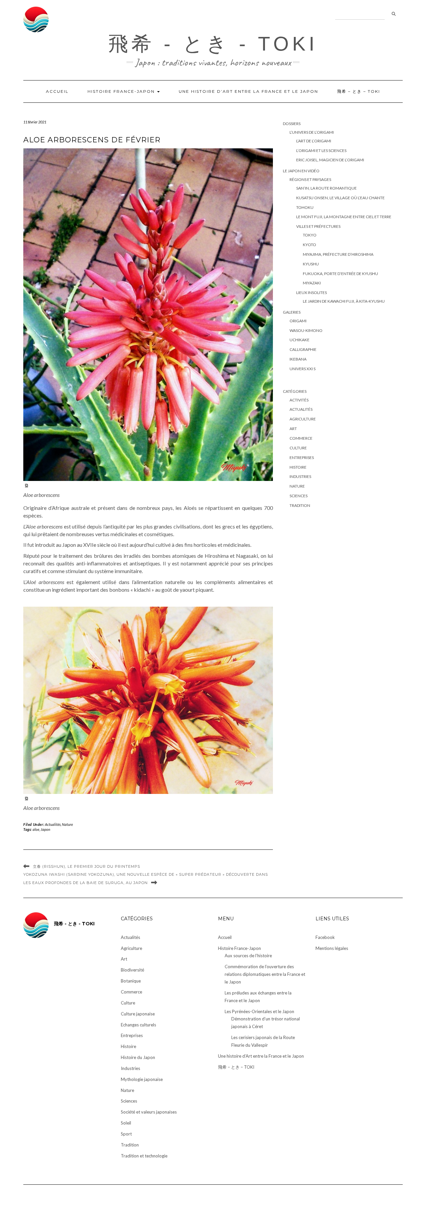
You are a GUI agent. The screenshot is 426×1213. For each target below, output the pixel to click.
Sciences (299, 495)
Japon (45, 829)
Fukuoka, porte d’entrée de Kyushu (340, 273)
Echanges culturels (138, 1024)
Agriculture (303, 418)
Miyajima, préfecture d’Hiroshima (338, 254)
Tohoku (305, 207)
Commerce (301, 438)
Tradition (300, 505)
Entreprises (302, 457)
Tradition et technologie (144, 1155)
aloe (36, 829)
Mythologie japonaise (142, 1079)
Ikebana (298, 359)
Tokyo (310, 234)
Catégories (295, 391)
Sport (126, 1134)
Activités (299, 399)
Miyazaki (312, 282)
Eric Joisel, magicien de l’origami (330, 159)
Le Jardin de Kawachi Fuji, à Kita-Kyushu (344, 301)
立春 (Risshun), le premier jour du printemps (86, 866)
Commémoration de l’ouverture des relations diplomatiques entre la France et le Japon (265, 974)
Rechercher (393, 14)
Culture (298, 447)
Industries (300, 476)
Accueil (57, 91)
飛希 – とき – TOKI (358, 91)
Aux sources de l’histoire (248, 955)
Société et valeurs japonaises (149, 1112)
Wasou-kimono (306, 330)
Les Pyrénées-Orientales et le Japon (259, 1011)
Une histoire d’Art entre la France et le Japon (248, 91)
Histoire (298, 467)
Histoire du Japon (138, 1057)
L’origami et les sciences (321, 150)
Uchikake (300, 339)
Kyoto (309, 244)
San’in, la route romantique (326, 188)
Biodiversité (132, 970)
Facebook (325, 937)
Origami (298, 320)
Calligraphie (303, 349)
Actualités (53, 824)
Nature (67, 824)
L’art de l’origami (313, 140)
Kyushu (311, 263)
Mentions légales (332, 948)
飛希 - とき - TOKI (213, 44)
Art (293, 428)
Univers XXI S (303, 368)
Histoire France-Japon (122, 91)
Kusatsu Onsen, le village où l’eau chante (340, 197)
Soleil (126, 1123)
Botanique (131, 981)
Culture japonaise (138, 1013)
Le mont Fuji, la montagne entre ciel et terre (343, 216)
